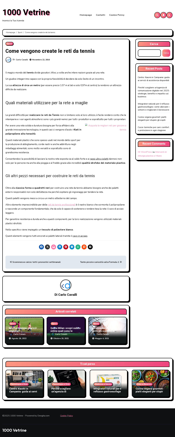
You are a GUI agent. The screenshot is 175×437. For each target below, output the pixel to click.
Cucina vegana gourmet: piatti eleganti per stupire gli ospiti (152, 119)
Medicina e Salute (103, 384)
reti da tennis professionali (61, 204)
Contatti (100, 15)
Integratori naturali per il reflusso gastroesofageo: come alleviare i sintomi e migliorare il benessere (153, 106)
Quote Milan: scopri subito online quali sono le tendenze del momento (65, 331)
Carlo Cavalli (22, 59)
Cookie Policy (116, 15)
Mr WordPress (145, 151)
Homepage (86, 15)
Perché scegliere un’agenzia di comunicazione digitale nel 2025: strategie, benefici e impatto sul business (154, 92)
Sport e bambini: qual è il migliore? (23, 329)
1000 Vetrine (26, 12)
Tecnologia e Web (19, 384)
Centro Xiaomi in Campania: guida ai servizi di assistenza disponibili (154, 79)
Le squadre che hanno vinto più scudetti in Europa (104, 331)
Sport (9, 43)
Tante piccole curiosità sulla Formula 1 (100, 262)
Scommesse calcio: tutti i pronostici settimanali (36, 262)
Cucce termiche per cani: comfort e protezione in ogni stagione (153, 129)
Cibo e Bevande (144, 384)
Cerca (154, 44)
